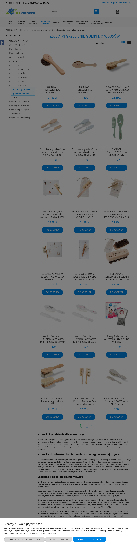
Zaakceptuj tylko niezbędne (24, 539)
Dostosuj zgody (58, 539)
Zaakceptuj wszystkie (89, 539)
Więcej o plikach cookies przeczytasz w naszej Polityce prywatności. (30, 533)
